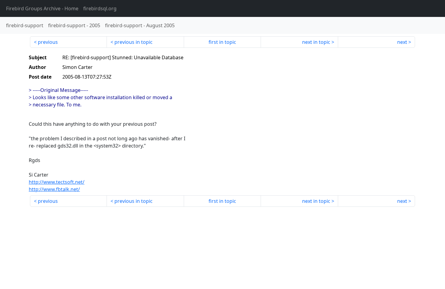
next (402, 42)
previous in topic (133, 42)
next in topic (316, 42)
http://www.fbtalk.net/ (54, 189)
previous (48, 42)
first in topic (222, 42)
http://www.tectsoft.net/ (56, 182)
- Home (42, 8)
